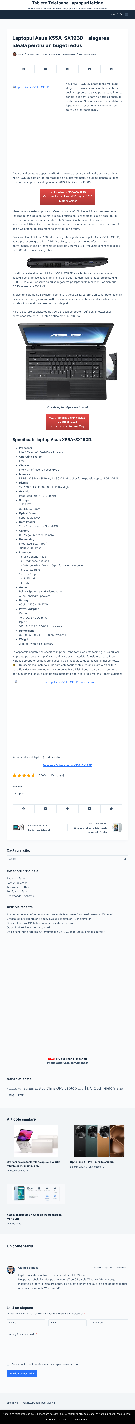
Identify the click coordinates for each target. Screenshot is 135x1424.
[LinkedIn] (89, 69)
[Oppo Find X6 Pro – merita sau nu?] (99, 1141)
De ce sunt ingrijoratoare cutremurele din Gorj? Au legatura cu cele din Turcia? (56, 931)
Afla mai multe (81, 1419)
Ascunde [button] (63, 1419)
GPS (60, 1088)
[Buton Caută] (125, 858)
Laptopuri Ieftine (65, 54)
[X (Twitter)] (45, 69)
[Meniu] (126, 14)
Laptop (19, 793)
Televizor (15, 1095)
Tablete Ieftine (16, 878)
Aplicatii (30, 1089)
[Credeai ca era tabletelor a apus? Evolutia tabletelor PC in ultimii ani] (36, 1141)
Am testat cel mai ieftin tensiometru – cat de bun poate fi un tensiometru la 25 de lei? (60, 914)
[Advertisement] (67, 147)
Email (55, 1322)
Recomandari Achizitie (21, 896)
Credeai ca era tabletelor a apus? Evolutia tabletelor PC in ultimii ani (49, 918)
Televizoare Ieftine (18, 887)
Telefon (108, 1088)
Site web (97, 1322)
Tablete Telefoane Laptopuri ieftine (67, 2)
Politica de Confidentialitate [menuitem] (39, 1403)
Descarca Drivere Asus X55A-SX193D (67, 765)
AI (7, 1089)
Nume (13, 1322)
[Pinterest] (68, 69)
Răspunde (122, 1267)
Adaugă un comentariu (23, 1334)
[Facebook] (24, 69)
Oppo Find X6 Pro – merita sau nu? (28, 927)
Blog (42, 1088)
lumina (80, 1089)
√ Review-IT (49, 54)
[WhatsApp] (111, 69)
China (50, 1088)
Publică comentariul (22, 1373)
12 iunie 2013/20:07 (103, 1267)
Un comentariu (87, 54)
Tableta (92, 1088)
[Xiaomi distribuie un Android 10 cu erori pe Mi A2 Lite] (36, 1193)
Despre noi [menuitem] (12, 1403)
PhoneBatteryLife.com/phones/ (67, 1062)
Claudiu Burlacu (28, 1267)
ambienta (13, 1089)
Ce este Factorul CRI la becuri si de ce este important (40, 923)
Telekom (120, 1089)
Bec (36, 1089)
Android (21, 1089)
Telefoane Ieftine (17, 891)
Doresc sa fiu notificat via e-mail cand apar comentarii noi (45, 1364)
